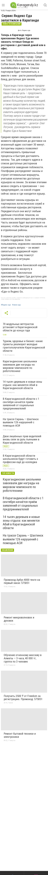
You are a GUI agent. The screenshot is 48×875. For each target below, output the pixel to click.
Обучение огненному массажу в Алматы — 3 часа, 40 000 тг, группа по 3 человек (22, 658)
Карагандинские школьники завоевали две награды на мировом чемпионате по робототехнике (20, 366)
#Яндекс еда (6, 305)
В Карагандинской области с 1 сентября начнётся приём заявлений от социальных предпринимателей (21, 403)
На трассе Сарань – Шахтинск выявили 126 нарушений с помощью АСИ (21, 422)
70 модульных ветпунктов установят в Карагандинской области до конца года (20, 327)
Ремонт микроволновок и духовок (19, 619)
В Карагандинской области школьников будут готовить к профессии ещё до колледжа (20, 459)
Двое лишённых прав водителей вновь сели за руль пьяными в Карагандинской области (22, 439)
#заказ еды (16, 305)
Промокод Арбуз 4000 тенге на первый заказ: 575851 (22, 581)
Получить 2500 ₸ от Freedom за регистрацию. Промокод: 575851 (23, 697)
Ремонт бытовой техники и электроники (20, 735)
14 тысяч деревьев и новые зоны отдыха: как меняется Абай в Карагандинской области (22, 385)
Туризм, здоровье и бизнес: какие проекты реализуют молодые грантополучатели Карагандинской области (24, 346)
